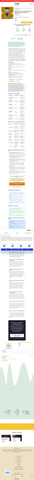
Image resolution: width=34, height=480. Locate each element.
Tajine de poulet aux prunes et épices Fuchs (5, 439)
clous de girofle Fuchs (20, 274)
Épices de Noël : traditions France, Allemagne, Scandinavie (16, 211)
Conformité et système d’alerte (18, 469)
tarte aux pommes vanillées (13, 160)
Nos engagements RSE (18, 461)
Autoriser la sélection (17, 249)
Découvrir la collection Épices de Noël (17, 186)
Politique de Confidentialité (18, 467)
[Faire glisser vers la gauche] (2, 13)
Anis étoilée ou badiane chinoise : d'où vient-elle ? (15, 208)
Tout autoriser (28, 249)
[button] (30, 4)
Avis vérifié (31, 356)
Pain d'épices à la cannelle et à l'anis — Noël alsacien (16, 199)
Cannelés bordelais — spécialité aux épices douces (15, 200)
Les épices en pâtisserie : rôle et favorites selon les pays (16, 215)
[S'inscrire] (22, 428)
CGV (18, 465)
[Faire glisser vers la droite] (12, 13)
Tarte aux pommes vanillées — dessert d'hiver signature (16, 192)
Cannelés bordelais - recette (16, 439)
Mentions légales (18, 466)
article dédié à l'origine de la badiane (15, 256)
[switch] (13, 246)
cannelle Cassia (11, 275)
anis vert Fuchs (15, 54)
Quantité (16, 20)
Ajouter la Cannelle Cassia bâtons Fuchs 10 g (17, 184)
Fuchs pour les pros (19, 456)
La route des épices (19, 458)
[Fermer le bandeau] (32, 230)
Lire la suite (4, 441)
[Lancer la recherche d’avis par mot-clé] (32, 353)
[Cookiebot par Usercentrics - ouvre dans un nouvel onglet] (27, 230)
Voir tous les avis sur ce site (9, 348)
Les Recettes (18, 457)
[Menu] (2, 4)
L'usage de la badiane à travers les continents (15, 209)
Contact (18, 462)
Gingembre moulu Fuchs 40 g (20, 60)
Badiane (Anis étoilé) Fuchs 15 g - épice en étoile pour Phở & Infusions (23, 9)
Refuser (6, 249)
